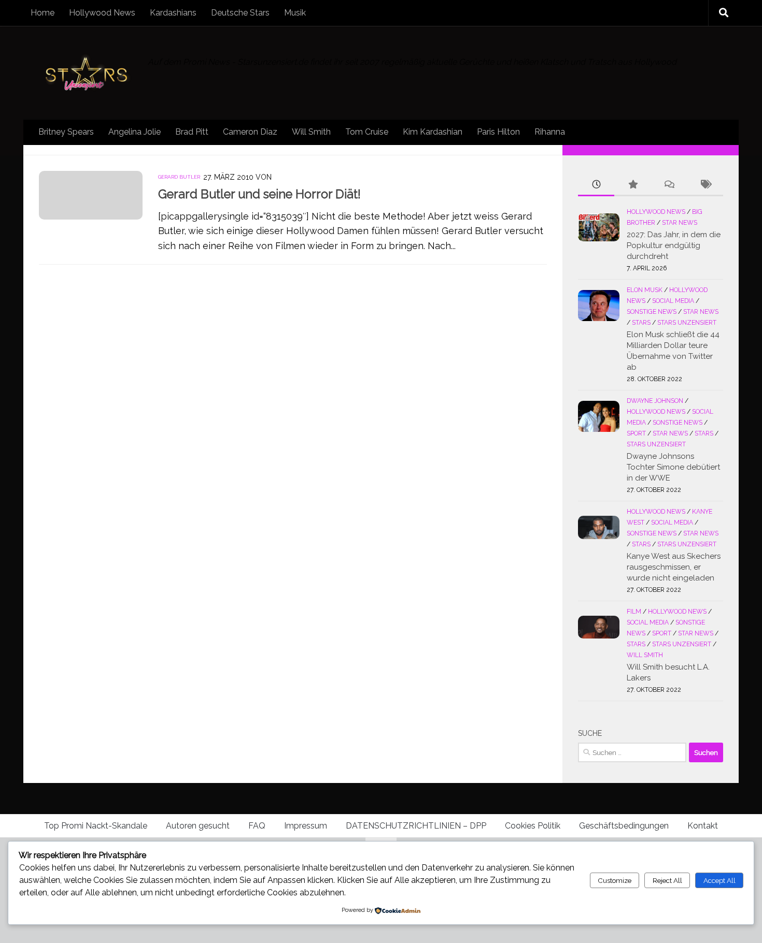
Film (634, 611)
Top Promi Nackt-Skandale (95, 826)
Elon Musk (644, 290)
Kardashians (173, 13)
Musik (295, 13)
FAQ (256, 826)
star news (679, 222)
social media (673, 300)
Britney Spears (66, 132)
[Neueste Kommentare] (669, 185)
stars (641, 322)
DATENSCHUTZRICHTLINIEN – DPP (416, 826)
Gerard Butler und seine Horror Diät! (259, 194)
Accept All (719, 880)
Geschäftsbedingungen (624, 826)
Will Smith (311, 132)
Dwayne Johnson (655, 400)
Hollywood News (102, 13)
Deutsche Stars (240, 13)
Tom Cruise (366, 132)
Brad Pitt (191, 132)
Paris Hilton (498, 132)
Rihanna (549, 132)
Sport (636, 433)
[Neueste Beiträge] (596, 185)
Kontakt (702, 826)
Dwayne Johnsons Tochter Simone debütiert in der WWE (673, 467)
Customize (614, 880)
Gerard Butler (179, 177)
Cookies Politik (532, 826)
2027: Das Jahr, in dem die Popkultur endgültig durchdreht (674, 245)
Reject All (667, 880)
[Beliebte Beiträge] (632, 185)
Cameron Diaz (250, 132)
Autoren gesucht (198, 826)
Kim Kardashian (432, 132)
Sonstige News (651, 311)
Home (42, 13)
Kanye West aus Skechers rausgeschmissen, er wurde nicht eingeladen (674, 567)
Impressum (305, 826)
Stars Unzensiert (686, 322)
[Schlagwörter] (705, 185)
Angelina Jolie (134, 132)
